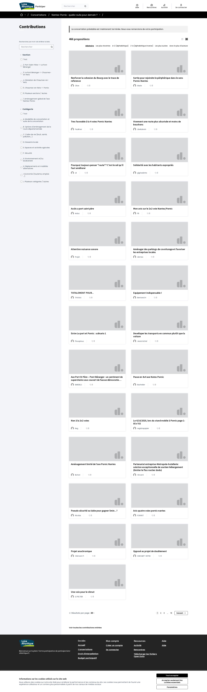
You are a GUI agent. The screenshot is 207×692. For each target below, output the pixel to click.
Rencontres (139, 649)
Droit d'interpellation (88, 653)
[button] (25, 55)
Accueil (81, 645)
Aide (164, 645)
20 (92, 613)
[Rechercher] (85, 6)
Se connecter (112, 649)
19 (171, 613)
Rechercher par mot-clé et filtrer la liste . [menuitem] (34, 42)
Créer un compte (114, 645)
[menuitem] (36, 47)
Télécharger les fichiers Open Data (145, 655)
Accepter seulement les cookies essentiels (172, 681)
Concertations (38, 14)
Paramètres (172, 687)
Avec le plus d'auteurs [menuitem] (179, 46)
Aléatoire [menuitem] (89, 46)
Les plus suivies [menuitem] (161, 46)
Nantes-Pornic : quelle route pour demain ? (75, 14)
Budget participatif (87, 658)
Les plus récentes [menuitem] (103, 46)
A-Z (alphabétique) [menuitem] (120, 46)
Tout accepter (172, 675)
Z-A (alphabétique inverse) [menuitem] (141, 46)
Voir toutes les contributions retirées (85, 628)
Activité (137, 645)
